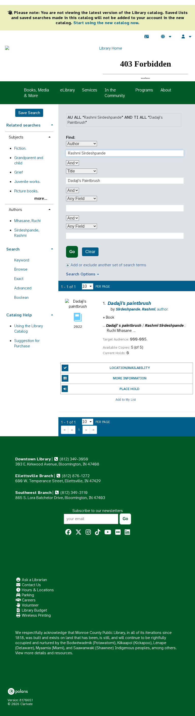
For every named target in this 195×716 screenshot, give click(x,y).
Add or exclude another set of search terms (108, 265)
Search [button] (13, 249)
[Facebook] (68, 532)
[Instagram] (88, 532)
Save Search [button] (29, 112)
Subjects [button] (16, 137)
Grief (18, 172)
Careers (28, 600)
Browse (20, 269)
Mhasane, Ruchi (27, 220)
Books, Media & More (36, 92)
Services (89, 90)
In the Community (115, 92)
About (165, 90)
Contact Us (31, 584)
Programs (144, 90)
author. (142, 309)
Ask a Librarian (34, 579)
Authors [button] (15, 209)
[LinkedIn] (127, 532)
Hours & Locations (37, 590)
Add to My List (126, 399)
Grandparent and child (28, 160)
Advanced (22, 288)
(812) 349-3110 (73, 492)
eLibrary (67, 90)
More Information (130, 378)
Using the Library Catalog (28, 328)
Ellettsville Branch (34, 475)
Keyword (21, 260)
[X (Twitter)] (78, 532)
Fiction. (20, 148)
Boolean (21, 297)
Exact (18, 278)
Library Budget (34, 610)
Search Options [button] (81, 274)
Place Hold (129, 389)
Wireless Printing (36, 615)
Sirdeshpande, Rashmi (26, 232)
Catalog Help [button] (19, 315)
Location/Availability (130, 368)
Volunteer (30, 605)
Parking (27, 595)
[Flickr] (118, 532)
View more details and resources (43, 653)
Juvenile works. (27, 181)
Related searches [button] (23, 125)
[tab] (29, 124)
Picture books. (26, 191)
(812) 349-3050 (73, 459)
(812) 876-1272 (75, 475)
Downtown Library (33, 459)
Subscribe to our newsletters (97, 510)
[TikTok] (97, 532)
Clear (90, 252)
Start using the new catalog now (105, 22)
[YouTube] (107, 532)
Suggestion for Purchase (27, 343)
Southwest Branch (33, 492)
